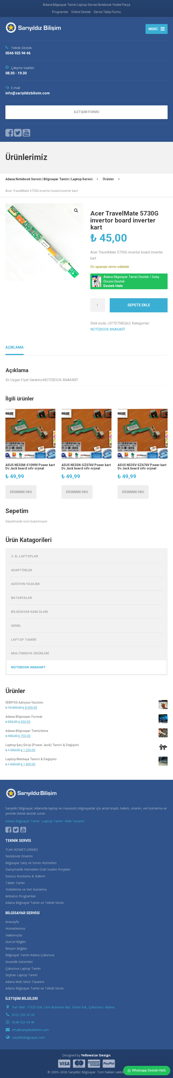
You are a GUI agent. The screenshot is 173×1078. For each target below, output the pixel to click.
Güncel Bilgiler (15, 942)
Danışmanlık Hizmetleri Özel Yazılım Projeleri (37, 869)
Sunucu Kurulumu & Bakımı (25, 876)
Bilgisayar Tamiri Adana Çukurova (29, 955)
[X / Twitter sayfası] (18, 132)
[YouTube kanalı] (23, 830)
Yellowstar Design (95, 1055)
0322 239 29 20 (23, 1015)
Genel (16, 625)
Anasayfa (12, 922)
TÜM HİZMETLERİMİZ (21, 849)
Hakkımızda (13, 935)
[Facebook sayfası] (9, 132)
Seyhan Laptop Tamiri (21, 975)
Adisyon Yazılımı (25, 584)
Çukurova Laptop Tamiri (23, 968)
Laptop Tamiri (23, 639)
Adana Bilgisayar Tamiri (22, 821)
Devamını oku (21, 492)
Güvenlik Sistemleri (19, 962)
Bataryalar (21, 598)
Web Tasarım (74, 821)
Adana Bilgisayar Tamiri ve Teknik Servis (34, 902)
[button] (76, 211)
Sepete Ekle (138, 305)
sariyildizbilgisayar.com (28, 1037)
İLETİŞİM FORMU (86, 112)
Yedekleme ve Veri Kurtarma (26, 889)
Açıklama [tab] (14, 347)
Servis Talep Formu (107, 12)
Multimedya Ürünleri (30, 653)
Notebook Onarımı (19, 856)
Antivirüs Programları (20, 896)
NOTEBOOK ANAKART (107, 329)
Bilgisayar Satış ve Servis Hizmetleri (31, 863)
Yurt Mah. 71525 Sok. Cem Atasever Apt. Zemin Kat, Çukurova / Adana (63, 1007)
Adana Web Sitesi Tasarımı (24, 982)
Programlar (60, 12)
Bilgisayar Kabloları (29, 611)
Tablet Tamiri (15, 883)
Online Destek (81, 12)
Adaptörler (21, 570)
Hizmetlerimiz (15, 928)
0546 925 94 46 (23, 1022)
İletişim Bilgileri (16, 948)
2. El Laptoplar (24, 556)
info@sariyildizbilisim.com (30, 1030)
